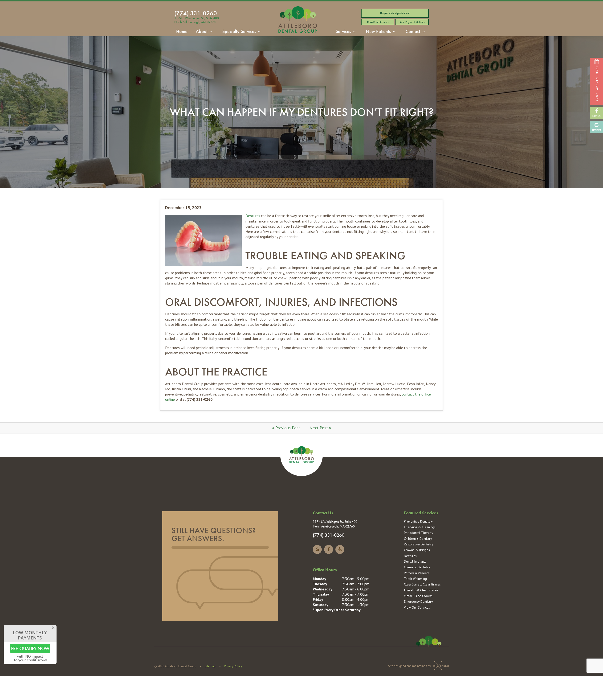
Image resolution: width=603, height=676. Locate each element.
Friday (318, 599)
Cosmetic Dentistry (417, 567)
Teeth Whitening (415, 579)
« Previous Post (286, 427)
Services (343, 31)
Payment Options (412, 22)
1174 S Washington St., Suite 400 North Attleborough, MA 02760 (196, 20)
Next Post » (320, 427)
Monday (319, 578)
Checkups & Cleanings (420, 527)
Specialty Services (239, 31)
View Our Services (417, 607)
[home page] (297, 20)
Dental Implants (415, 561)
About (202, 31)
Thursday (321, 594)
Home (181, 31)
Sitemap (210, 666)
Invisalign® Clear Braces (421, 590)
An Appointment (395, 13)
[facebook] (328, 549)
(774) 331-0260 (195, 13)
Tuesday (320, 583)
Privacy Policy (233, 666)
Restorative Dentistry (418, 544)
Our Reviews (377, 22)
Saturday (320, 604)
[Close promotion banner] (53, 627)
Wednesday (322, 589)
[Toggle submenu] (211, 31)
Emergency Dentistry (418, 601)
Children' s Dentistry (418, 538)
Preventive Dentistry (418, 521)
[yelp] (339, 549)
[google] (317, 549)
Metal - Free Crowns (418, 596)
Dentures (252, 215)
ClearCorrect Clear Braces (422, 584)
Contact (413, 31)
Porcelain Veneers (416, 573)
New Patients (378, 31)
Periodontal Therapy (418, 533)
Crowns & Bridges (417, 550)
